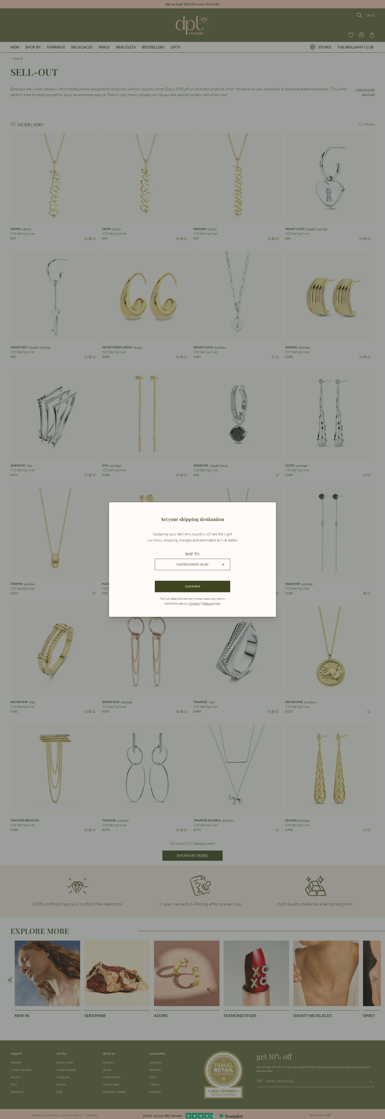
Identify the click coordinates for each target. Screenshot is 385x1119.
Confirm (192, 586)
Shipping (194, 603)
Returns (208, 603)
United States (192, 564)
